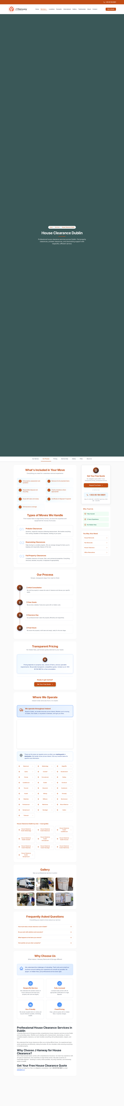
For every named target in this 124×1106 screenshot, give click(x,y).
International (67, 9)
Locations (52, 9)
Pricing (55, 459)
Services (43, 9)
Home (37, 9)
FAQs (81, 459)
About (89, 9)
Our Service (35, 459)
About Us (89, 459)
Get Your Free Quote (44, 684)
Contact (95, 9)
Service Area (64, 459)
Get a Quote (110, 9)
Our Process (46, 459)
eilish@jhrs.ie (21, 1070)
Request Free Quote (95, 485)
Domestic (59, 9)
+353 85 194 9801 (97, 495)
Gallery (74, 9)
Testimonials (82, 9)
